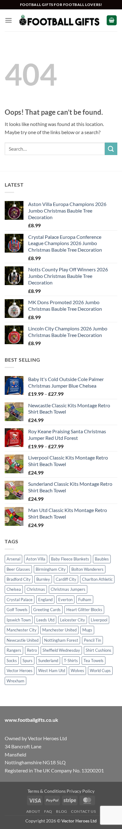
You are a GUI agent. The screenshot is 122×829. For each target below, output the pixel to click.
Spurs (28, 660)
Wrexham (15, 680)
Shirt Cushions (98, 650)
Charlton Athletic (97, 579)
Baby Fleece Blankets (70, 558)
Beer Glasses (18, 569)
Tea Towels (94, 660)
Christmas (36, 589)
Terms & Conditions (47, 791)
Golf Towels (17, 609)
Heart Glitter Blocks (84, 609)
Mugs (87, 629)
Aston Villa (35, 558)
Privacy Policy (80, 791)
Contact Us (83, 811)
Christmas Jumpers (68, 589)
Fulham (84, 599)
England (45, 599)
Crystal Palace (20, 599)
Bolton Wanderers (87, 569)
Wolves (77, 670)
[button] (8, 20)
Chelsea (14, 589)
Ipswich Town (19, 619)
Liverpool (99, 619)
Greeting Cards (47, 609)
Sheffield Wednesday (61, 650)
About (33, 811)
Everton (65, 599)
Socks (12, 660)
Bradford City (19, 579)
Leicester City (72, 619)
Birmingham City (51, 569)
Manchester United (59, 629)
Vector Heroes (20, 670)
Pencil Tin (92, 640)
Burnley (43, 579)
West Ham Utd (51, 670)
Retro (32, 650)
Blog (61, 811)
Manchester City (22, 629)
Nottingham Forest (61, 640)
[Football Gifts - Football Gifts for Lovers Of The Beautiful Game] (59, 20)
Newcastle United (22, 640)
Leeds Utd (45, 619)
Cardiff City (66, 579)
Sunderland (48, 660)
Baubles (102, 558)
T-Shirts (71, 660)
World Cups (100, 670)
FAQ (48, 811)
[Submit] (111, 149)
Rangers (14, 650)
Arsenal (13, 558)
